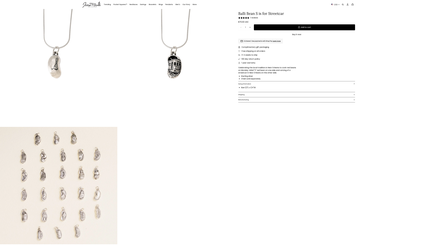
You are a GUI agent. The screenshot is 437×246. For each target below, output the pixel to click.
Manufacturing (243, 100)
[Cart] (352, 4)
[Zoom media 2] (176, 67)
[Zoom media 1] (58, 67)
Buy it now (296, 34)
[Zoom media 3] (58, 185)
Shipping (241, 95)
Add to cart (306, 27)
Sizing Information (244, 84)
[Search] (342, 4)
